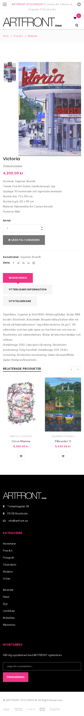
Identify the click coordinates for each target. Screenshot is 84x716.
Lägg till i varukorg (25, 240)
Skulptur (8, 571)
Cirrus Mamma (21, 441)
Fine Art (18, 35)
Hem (6, 35)
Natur (6, 596)
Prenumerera (16, 677)
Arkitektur (9, 617)
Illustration (9, 564)
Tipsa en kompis (12, 165)
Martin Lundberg (21, 436)
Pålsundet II (63, 441)
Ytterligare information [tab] (27, 289)
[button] (21, 456)
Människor (9, 624)
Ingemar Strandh (30, 256)
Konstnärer (9, 543)
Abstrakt (8, 589)
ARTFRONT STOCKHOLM (27, 4)
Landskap (9, 610)
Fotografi (8, 557)
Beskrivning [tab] (18, 278)
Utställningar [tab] (20, 301)
